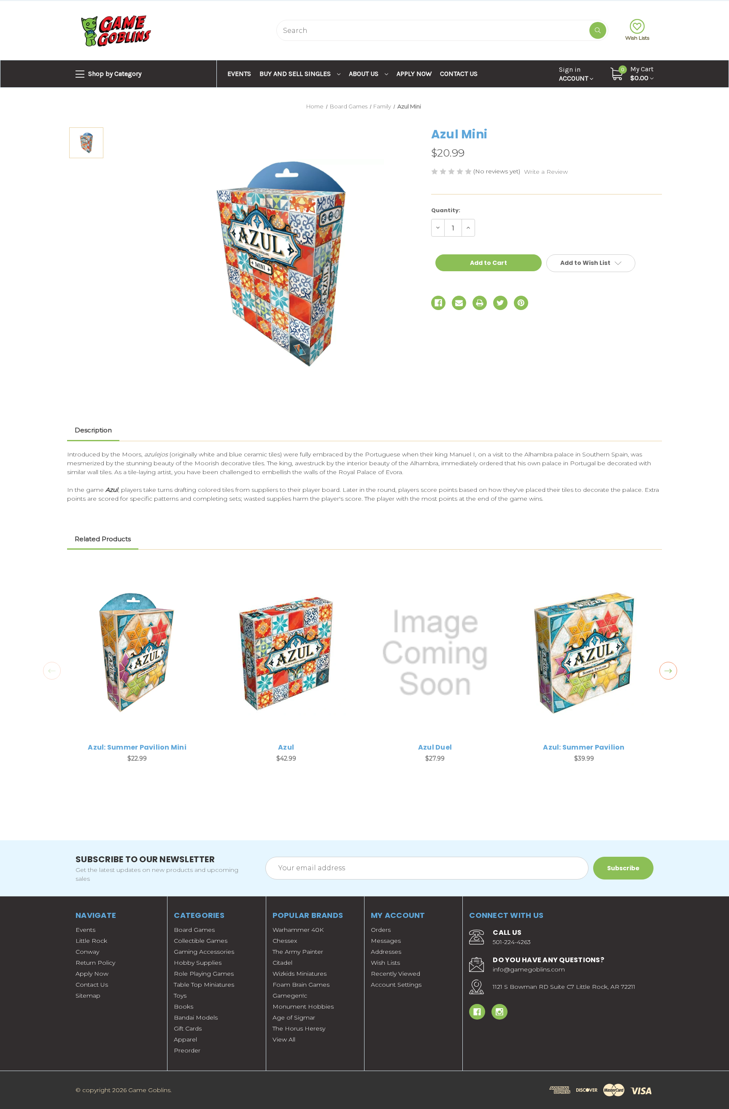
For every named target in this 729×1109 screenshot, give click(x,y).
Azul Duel (435, 747)
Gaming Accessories (204, 951)
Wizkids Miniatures (300, 973)
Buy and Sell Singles (295, 74)
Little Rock (91, 940)
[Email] (459, 303)
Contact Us (459, 74)
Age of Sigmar (294, 1017)
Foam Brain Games (301, 984)
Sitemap (88, 995)
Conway (87, 951)
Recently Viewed (395, 973)
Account (574, 73)
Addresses (386, 951)
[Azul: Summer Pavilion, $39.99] (583, 653)
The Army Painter (298, 951)
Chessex (285, 940)
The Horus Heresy (299, 1028)
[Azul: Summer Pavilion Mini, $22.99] (137, 653)
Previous (52, 671)
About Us (364, 74)
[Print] (479, 303)
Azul (286, 747)
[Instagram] (499, 1012)
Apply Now (414, 74)
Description (93, 430)
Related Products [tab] (103, 539)
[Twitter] (500, 303)
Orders (381, 930)
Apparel (185, 1039)
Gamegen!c (290, 995)
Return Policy (95, 962)
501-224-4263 (512, 942)
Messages (386, 940)
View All (284, 1039)
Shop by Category (113, 74)
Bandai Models (196, 1017)
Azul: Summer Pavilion (583, 747)
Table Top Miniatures (204, 984)
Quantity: (445, 210)
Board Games (194, 930)
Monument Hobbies (303, 1006)
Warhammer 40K (298, 930)
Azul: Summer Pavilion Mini (137, 747)
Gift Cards (188, 1028)
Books (183, 1006)
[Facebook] (438, 303)
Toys (180, 995)
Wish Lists (637, 38)
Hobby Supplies (197, 962)
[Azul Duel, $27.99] (435, 653)
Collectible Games (200, 940)
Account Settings (396, 984)
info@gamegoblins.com (529, 969)
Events (239, 74)
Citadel (282, 962)
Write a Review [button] (546, 171)
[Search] (597, 30)
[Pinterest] (521, 303)
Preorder (187, 1050)
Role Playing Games (204, 973)
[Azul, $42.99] (286, 653)
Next (668, 671)
